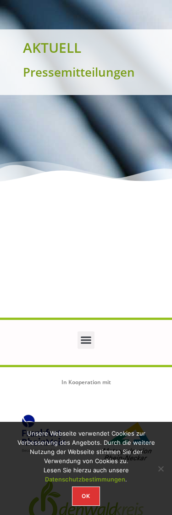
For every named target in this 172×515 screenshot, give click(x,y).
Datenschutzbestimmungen (85, 479)
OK (86, 496)
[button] (86, 340)
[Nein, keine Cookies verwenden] (160, 468)
